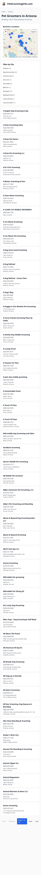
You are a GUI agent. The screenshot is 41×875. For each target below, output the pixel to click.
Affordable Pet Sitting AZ (13, 591)
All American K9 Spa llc (12, 648)
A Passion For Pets (11, 363)
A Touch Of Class (10, 419)
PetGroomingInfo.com (20, 3)
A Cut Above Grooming (12, 222)
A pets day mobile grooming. (15, 377)
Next (30, 821)
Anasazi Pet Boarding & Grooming (17, 749)
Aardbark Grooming (11, 447)
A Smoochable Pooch (12, 391)
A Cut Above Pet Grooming (14, 236)
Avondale (7, 84)
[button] (19, 36)
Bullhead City (9, 95)
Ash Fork (7, 80)
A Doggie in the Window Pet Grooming (19, 306)
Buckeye (7, 91)
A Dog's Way (8, 292)
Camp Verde (8, 99)
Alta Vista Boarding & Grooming (16, 721)
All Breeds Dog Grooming (13, 662)
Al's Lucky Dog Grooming (13, 605)
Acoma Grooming (10, 563)
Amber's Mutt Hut (11, 735)
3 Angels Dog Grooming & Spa (15, 111)
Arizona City (8, 76)
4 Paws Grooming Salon (13, 125)
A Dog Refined (9, 264)
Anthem (7, 68)
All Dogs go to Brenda (12, 676)
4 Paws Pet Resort (10, 139)
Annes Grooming (10, 805)
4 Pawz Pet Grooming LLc (13, 153)
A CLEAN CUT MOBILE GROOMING (17, 209)
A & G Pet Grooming (11, 167)
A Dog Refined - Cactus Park (15, 278)
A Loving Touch (9, 349)
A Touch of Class (10, 405)
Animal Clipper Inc (11, 763)
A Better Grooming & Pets (14, 181)
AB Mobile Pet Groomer (13, 476)
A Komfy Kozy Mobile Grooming (16, 335)
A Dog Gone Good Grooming (15, 250)
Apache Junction (10, 72)
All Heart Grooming (11, 690)
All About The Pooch (11, 633)
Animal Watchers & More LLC (15, 791)
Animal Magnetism (11, 777)
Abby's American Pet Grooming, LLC (18, 490)
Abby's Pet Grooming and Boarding (18, 504)
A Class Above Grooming (13, 195)
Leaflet (19, 57)
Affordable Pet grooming (13, 577)
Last (36, 821)
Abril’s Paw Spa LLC (11, 549)
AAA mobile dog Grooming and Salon (18, 433)
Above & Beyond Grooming (14, 535)
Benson (7, 87)
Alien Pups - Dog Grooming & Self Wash (19, 619)
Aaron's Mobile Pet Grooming (15, 461)
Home (3, 12)
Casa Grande (9, 103)
